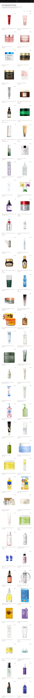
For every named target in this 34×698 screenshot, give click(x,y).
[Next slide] (31, 57)
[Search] (3, 1)
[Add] (15, 81)
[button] (28, 11)
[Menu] (1, 1)
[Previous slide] (18, 57)
